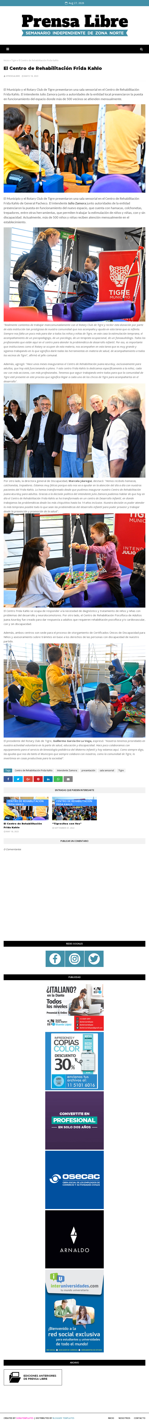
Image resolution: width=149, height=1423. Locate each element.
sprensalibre (13, 76)
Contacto (139, 1418)
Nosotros (124, 1418)
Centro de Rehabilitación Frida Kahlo (34, 770)
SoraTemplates (24, 1418)
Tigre (14, 60)
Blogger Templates (63, 1418)
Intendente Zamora (67, 770)
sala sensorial (107, 770)
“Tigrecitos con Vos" (66, 823)
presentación (88, 770)
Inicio (6, 60)
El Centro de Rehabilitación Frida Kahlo (23, 825)
